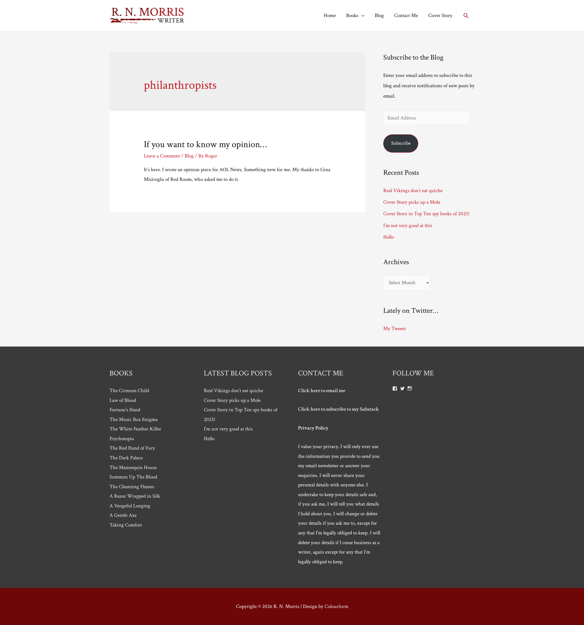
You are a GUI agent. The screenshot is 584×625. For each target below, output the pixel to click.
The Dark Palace (126, 457)
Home (330, 15)
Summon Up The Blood (133, 477)
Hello (388, 237)
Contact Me (406, 15)
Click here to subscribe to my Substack (338, 409)
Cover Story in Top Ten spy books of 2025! (426, 213)
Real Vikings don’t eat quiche (413, 190)
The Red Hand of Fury (132, 448)
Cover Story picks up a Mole (411, 202)
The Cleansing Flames (131, 486)
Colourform (336, 606)
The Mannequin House (133, 467)
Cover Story (440, 15)
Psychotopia (121, 438)
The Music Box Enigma (133, 419)
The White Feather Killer (135, 429)
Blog (379, 15)
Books (352, 15)
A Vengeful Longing (129, 505)
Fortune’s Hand (124, 409)
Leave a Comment (162, 156)
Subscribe (401, 143)
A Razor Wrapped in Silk (134, 496)
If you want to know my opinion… (205, 144)
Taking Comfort (125, 525)
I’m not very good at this (407, 225)
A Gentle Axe (123, 515)
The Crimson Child (129, 390)
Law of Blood (122, 400)
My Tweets (394, 328)
